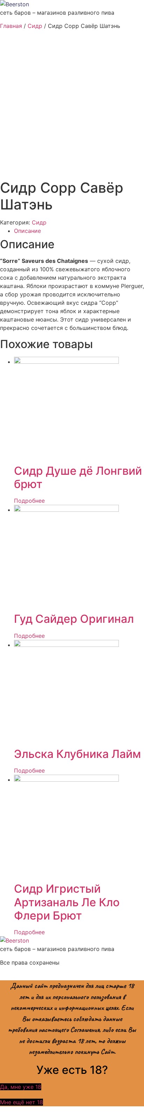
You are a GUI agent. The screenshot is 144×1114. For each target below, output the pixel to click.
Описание (27, 230)
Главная (11, 25)
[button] (20, 1086)
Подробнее (29, 500)
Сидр (35, 25)
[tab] (79, 231)
